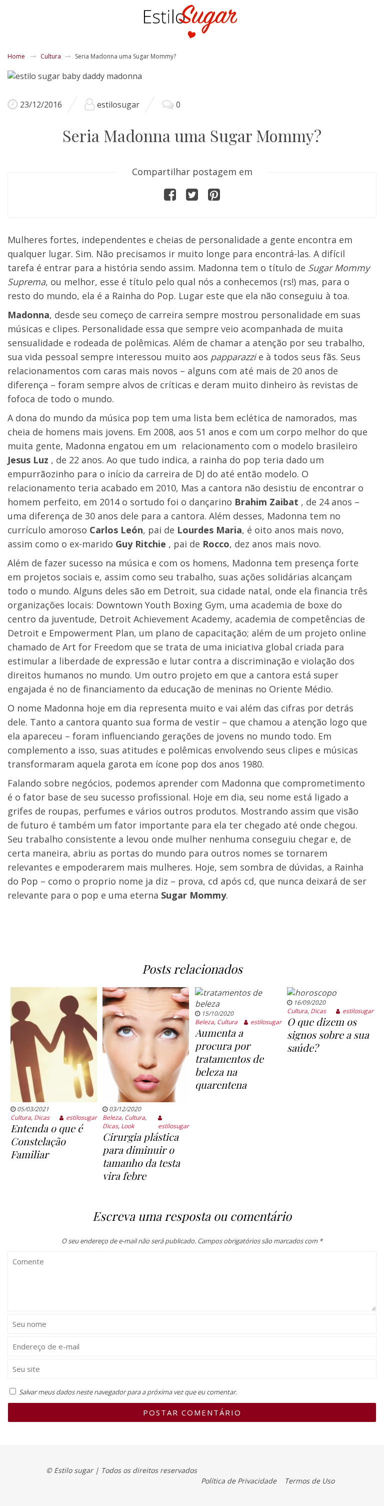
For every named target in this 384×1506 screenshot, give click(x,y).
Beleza (112, 1117)
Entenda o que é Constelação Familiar (46, 1141)
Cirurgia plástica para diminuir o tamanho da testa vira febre (141, 1156)
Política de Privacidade (238, 1480)
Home (16, 56)
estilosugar (118, 104)
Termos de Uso (309, 1480)
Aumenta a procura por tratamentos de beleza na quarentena (229, 1058)
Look (127, 1126)
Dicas (42, 1117)
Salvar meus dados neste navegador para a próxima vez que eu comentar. (128, 1391)
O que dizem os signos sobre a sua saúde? (328, 1034)
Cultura (50, 56)
